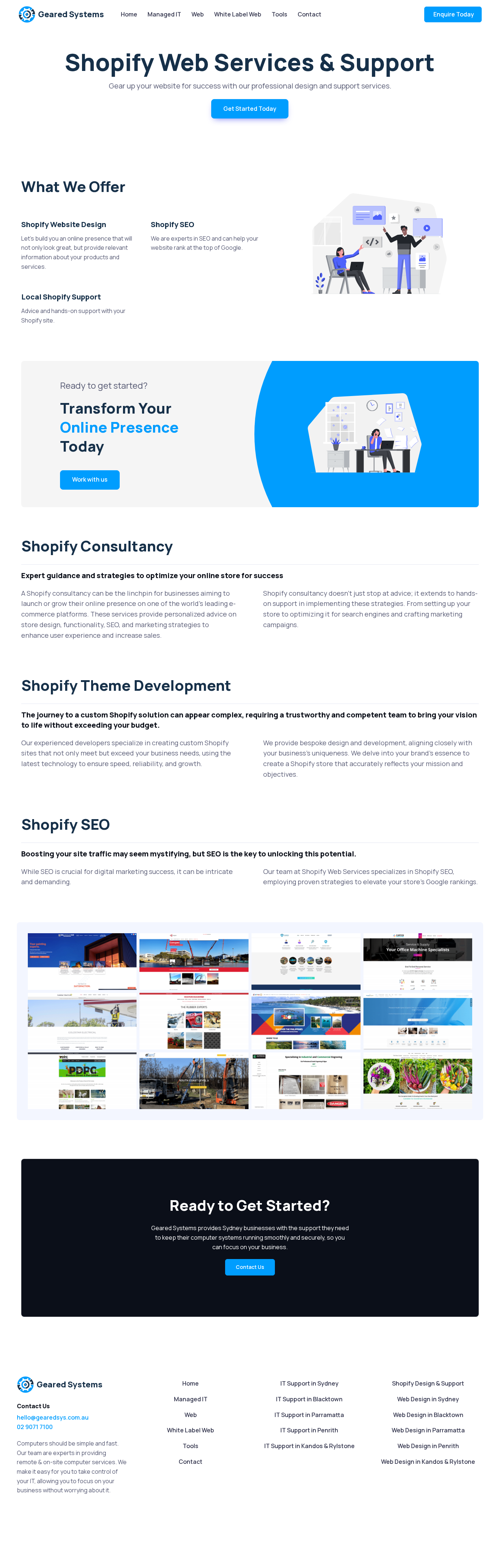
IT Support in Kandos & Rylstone (309, 1446)
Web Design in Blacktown (428, 1415)
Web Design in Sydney (428, 1399)
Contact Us (250, 1266)
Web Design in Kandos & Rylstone (428, 1462)
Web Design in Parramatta (428, 1430)
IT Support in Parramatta (309, 1415)
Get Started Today (249, 109)
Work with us (90, 479)
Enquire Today (453, 14)
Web (197, 14)
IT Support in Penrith (309, 1430)
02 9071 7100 (35, 1427)
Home (129, 14)
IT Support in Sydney (309, 1383)
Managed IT (164, 14)
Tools (279, 14)
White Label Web (237, 14)
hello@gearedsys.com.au (53, 1417)
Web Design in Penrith (428, 1446)
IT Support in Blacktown (309, 1399)
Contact (309, 14)
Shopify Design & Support (428, 1383)
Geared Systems (71, 14)
